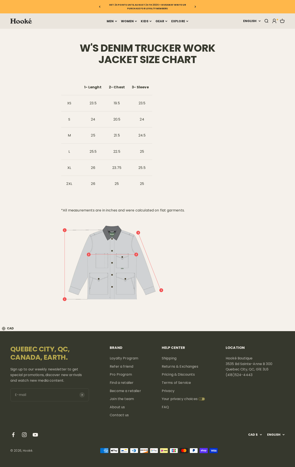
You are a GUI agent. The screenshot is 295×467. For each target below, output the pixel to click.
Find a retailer (121, 382)
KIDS (144, 21)
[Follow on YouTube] (35, 435)
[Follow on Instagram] (24, 435)
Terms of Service (176, 382)
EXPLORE (178, 21)
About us (117, 407)
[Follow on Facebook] (13, 435)
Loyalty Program (124, 358)
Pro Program (121, 374)
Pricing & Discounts (178, 374)
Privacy (168, 390)
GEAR (159, 21)
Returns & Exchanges (180, 366)
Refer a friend (121, 366)
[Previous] (99, 6)
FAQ (165, 407)
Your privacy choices (180, 398)
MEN (110, 21)
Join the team (122, 398)
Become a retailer (125, 390)
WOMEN (127, 21)
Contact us (119, 415)
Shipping (169, 358)
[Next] (195, 6)
